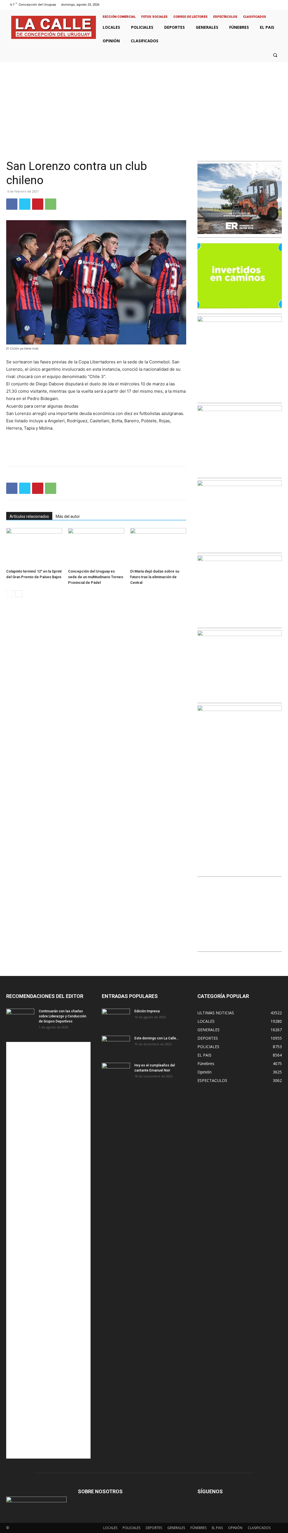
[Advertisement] (144, 104)
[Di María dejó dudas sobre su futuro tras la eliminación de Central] (158, 547)
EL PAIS (217, 1527)
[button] (275, 55)
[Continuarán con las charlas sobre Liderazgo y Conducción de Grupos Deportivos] (20, 1018)
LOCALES (110, 1527)
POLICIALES (131, 1527)
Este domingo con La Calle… (156, 1038)
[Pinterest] (37, 204)
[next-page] (18, 593)
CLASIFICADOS (259, 1527)
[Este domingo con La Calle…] (116, 1045)
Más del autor (68, 516)
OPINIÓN (235, 1527)
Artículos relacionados (29, 516)
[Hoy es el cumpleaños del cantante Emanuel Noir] (116, 1073)
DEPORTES (154, 1527)
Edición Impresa (147, 1011)
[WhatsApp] (50, 204)
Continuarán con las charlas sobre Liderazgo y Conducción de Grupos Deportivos (62, 1016)
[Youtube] (278, 4)
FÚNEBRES (198, 1527)
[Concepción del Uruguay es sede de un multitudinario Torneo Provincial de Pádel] (96, 547)
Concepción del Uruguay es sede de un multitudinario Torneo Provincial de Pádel (95, 577)
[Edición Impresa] (116, 1018)
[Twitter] (271, 4)
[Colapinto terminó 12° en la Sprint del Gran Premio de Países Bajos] (34, 547)
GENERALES (176, 1527)
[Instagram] (264, 4)
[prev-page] (9, 593)
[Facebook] (257, 4)
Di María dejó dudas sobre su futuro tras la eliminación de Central (154, 577)
